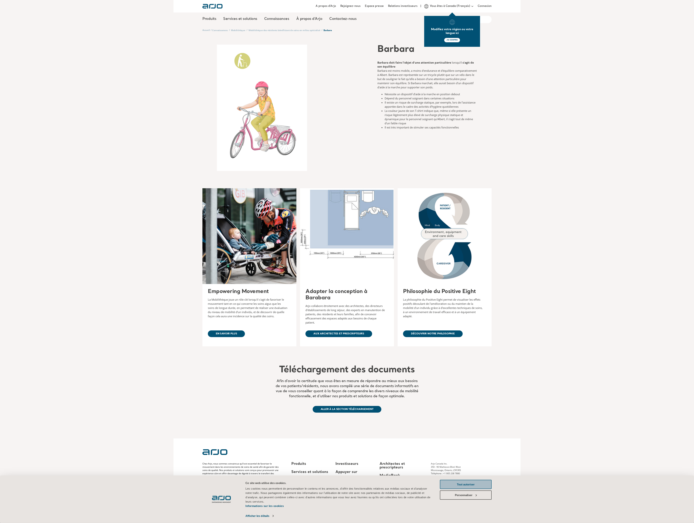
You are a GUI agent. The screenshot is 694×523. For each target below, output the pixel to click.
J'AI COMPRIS (452, 40)
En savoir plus (226, 333)
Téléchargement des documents (347, 370)
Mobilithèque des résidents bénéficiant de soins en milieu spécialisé (284, 30)
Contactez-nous (342, 19)
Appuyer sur (346, 472)
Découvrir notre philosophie (433, 333)
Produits (298, 464)
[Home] (212, 6)
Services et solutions (309, 472)
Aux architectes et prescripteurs (338, 333)
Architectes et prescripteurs (392, 465)
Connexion (485, 6)
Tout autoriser (466, 484)
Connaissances (220, 30)
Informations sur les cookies (264, 505)
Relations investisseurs (402, 6)
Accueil (206, 30)
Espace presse (374, 6)
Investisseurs (346, 464)
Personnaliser (463, 494)
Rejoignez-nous (350, 6)
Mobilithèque (238, 30)
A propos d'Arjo (326, 6)
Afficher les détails (257, 515)
